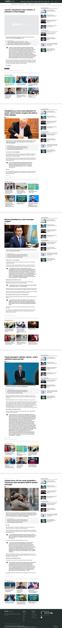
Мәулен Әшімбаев (10, 315)
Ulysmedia (7, 117)
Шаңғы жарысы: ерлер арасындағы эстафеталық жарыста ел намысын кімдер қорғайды (52, 44)
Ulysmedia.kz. (13, 142)
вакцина (16, 70)
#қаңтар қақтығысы (14, 3)
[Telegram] (6, 68)
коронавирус (11, 70)
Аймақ (39, 1)
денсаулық (10, 177)
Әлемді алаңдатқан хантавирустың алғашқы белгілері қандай (18, 44)
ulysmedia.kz (18, 38)
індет (14, 70)
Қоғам (42, 1)
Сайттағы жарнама (34, 615)
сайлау (5, 315)
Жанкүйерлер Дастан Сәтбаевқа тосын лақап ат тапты (52, 26)
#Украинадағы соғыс (21, 3)
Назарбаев (6, 177)
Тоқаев (9, 439)
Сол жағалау (28, 1)
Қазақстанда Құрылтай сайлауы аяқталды (15, 149)
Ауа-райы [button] (48, 3)
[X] (7, 68)
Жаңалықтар (23, 1)
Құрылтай (13, 177)
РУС (57, 1)
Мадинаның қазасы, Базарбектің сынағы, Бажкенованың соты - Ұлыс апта (52, 21)
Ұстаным (44, 1)
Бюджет (31, 1)
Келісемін (55, 626)
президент (6, 439)
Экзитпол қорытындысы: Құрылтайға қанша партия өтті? (51, 10)
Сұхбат (48, 1)
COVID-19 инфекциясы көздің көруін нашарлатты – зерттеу (17, 41)
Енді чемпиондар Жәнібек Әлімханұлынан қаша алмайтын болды (51, 38)
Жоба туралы (33, 612)
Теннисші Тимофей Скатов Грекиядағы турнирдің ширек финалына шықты (51, 49)
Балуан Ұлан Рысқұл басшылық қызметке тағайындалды (51, 33)
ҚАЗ (55, 1)
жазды (30, 165)
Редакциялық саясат (34, 617)
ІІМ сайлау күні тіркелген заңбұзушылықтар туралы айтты (52, 15)
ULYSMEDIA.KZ (6, 217)
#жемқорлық (28, 3)
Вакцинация (6, 70)
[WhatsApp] (8, 68)
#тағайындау (33, 3)
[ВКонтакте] (5, 68)
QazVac (20, 70)
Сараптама (35, 1)
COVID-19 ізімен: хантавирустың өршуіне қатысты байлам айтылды (19, 43)
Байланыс (33, 616)
